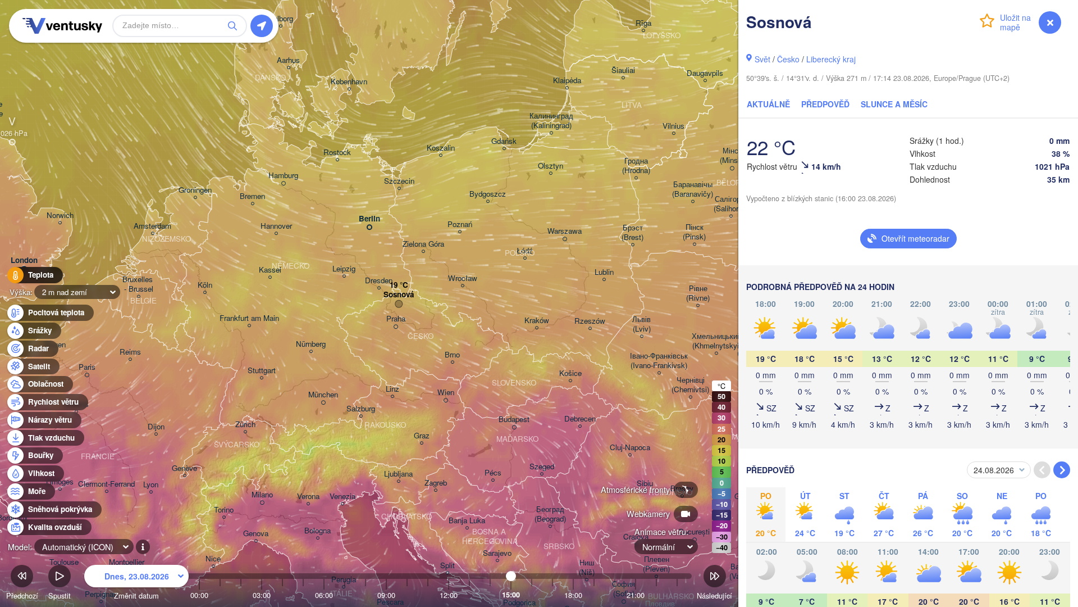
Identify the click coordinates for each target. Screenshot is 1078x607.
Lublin (604, 272)
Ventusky (60, 26)
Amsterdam (152, 226)
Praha (395, 319)
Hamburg (283, 175)
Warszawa (564, 231)
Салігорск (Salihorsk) (731, 204)
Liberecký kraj (831, 59)
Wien (445, 392)
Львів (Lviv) (641, 324)
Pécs (493, 473)
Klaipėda (567, 80)
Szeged (541, 467)
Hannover (276, 226)
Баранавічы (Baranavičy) (692, 189)
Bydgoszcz (487, 194)
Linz (392, 389)
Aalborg (280, 19)
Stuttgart (262, 370)
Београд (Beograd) (550, 514)
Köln (205, 285)
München (323, 395)
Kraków (536, 320)
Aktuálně (768, 104)
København (349, 82)
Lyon (150, 485)
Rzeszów (589, 321)
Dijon (156, 427)
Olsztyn (550, 166)
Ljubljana (398, 474)
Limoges (60, 482)
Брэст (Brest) (632, 232)
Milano (262, 495)
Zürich (245, 424)
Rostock (337, 152)
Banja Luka (467, 521)
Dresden (378, 281)
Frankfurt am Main (249, 318)
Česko (788, 59)
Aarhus (288, 60)
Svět (762, 59)
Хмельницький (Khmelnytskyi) (716, 341)
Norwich (60, 215)
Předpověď (825, 104)
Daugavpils (705, 73)
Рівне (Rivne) (698, 293)
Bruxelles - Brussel (138, 284)
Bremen (252, 196)
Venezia (342, 496)
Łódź (525, 251)
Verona (308, 496)
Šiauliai (623, 70)
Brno (452, 355)
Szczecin (399, 181)
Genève (184, 468)
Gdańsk (504, 141)
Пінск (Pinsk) (694, 232)
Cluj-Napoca (630, 447)
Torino (224, 510)
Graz (422, 436)
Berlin (369, 219)
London (24, 260)
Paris (87, 367)
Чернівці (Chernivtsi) (690, 385)
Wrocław (462, 278)
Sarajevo (497, 553)
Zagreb (435, 483)
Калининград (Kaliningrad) (551, 120)
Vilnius (673, 126)
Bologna (317, 531)
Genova (255, 533)
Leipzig (343, 269)
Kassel (270, 270)
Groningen (195, 190)
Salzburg (360, 409)
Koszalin (441, 148)
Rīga (643, 23)
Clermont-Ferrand (106, 484)
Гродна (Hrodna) (636, 165)
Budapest (514, 419)
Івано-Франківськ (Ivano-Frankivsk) (659, 360)
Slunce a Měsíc (894, 104)
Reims (130, 352)
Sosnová (398, 295)
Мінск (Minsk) (732, 155)
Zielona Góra (423, 244)
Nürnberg (311, 344)
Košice (570, 373)
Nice (213, 559)
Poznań (459, 224)
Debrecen (580, 419)
